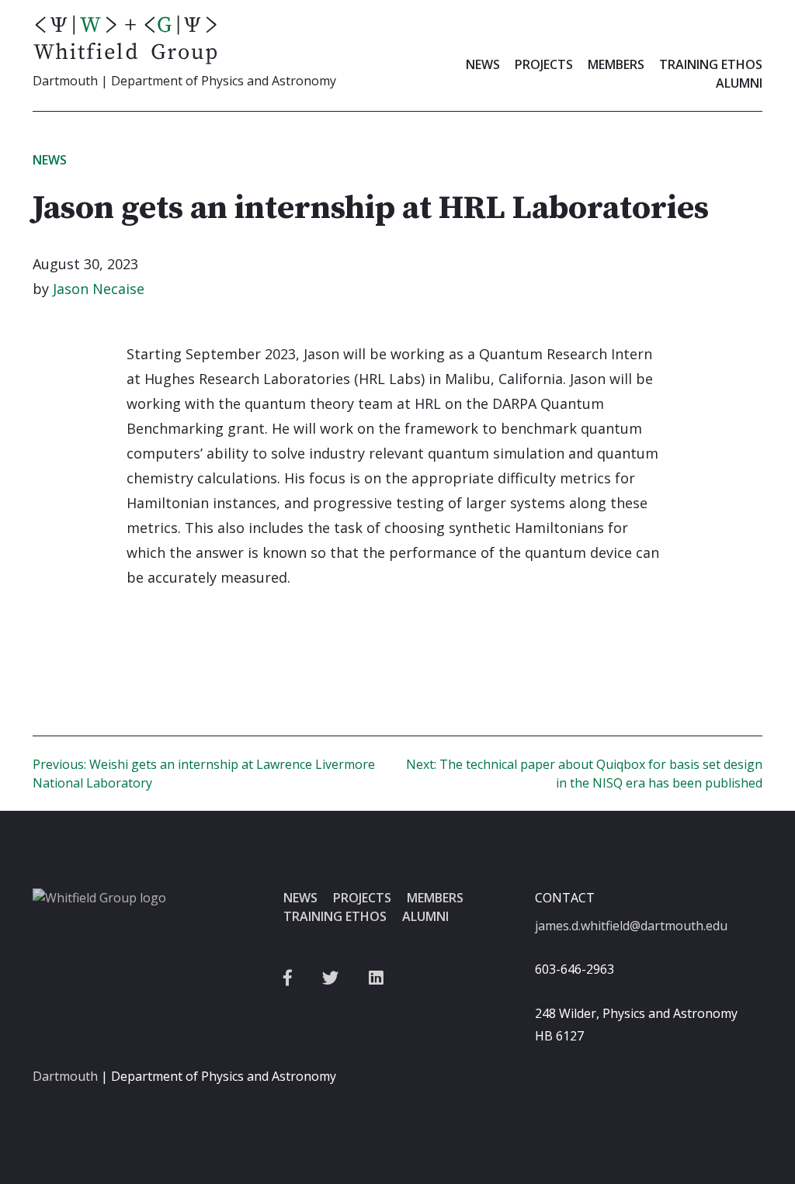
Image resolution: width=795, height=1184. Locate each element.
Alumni (739, 83)
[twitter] (330, 978)
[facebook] (287, 978)
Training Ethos (710, 64)
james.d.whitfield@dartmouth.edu (631, 925)
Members (616, 64)
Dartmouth (65, 1076)
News (483, 64)
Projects (544, 64)
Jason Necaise (98, 288)
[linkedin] (376, 978)
